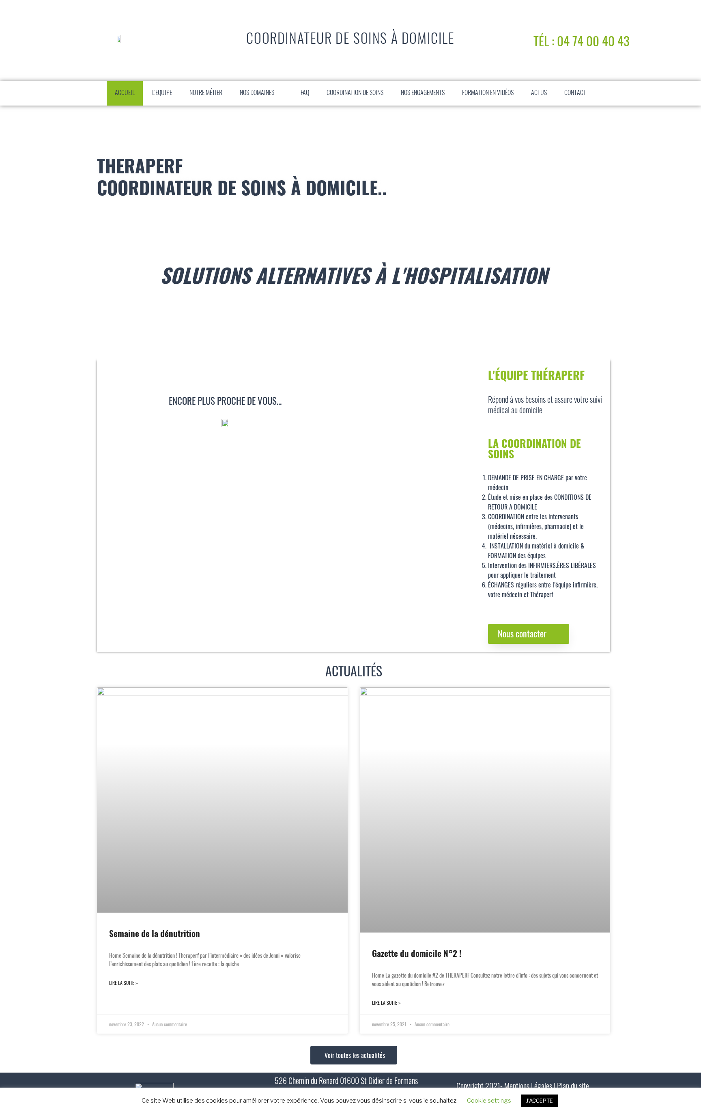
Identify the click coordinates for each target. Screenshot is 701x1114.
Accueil (125, 93)
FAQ (305, 93)
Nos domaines (257, 93)
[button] (282, 93)
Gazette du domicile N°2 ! (416, 954)
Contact (575, 93)
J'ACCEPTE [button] (539, 1100)
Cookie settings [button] (489, 1100)
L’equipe (162, 93)
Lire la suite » (123, 982)
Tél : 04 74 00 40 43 (581, 40)
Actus (539, 93)
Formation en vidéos (488, 93)
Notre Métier (205, 93)
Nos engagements (423, 93)
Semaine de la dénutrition (154, 934)
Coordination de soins (355, 93)
